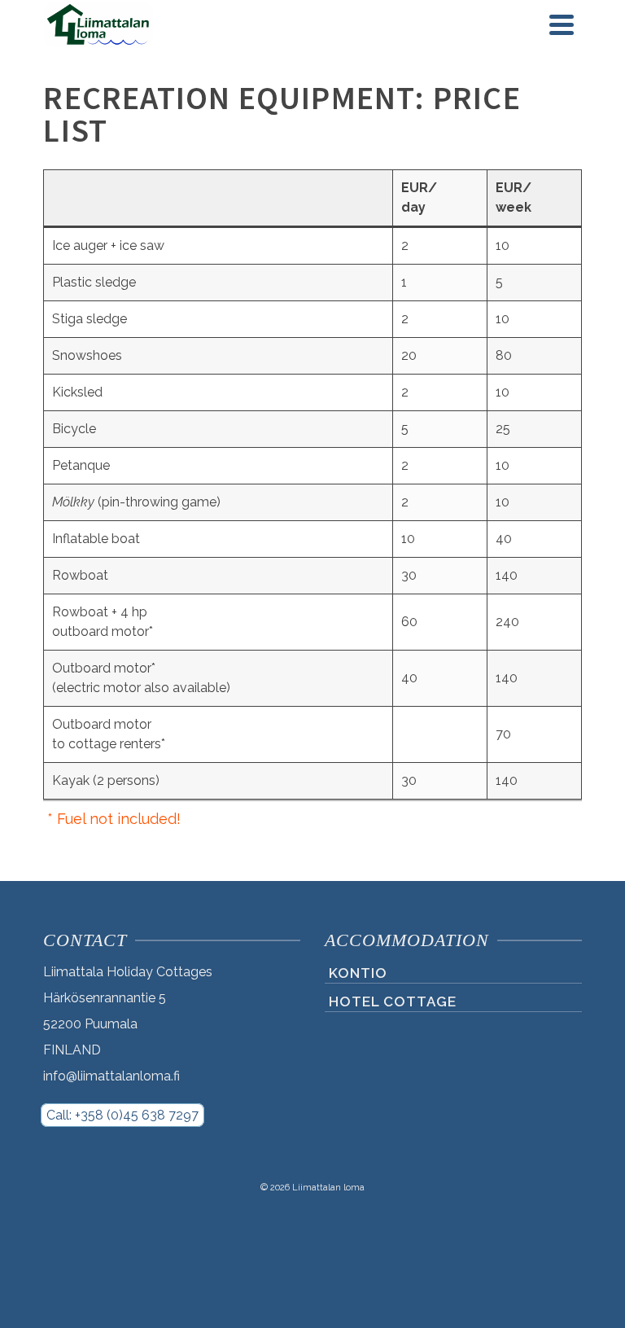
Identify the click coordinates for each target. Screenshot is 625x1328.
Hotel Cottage (393, 1001)
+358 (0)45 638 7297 (137, 1115)
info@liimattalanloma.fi (111, 1076)
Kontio (358, 973)
